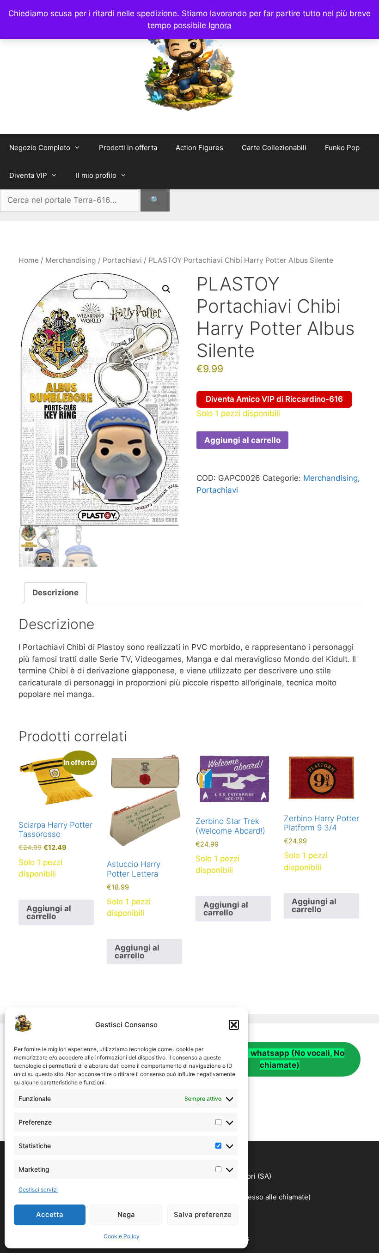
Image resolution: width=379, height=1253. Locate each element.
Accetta (49, 1214)
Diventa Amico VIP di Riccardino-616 (274, 399)
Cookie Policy (122, 1236)
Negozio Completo (39, 147)
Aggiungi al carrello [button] (48, 912)
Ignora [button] (220, 25)
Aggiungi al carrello (242, 440)
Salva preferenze (203, 1214)
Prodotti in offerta (128, 147)
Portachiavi (122, 260)
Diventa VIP (28, 175)
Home (28, 260)
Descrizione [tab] (55, 592)
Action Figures (199, 147)
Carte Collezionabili (274, 147)
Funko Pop (342, 147)
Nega (126, 1214)
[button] (233, 1024)
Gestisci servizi (38, 1189)
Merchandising (70, 260)
